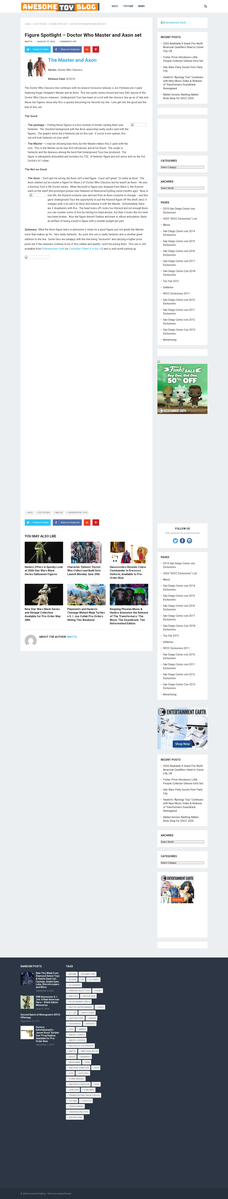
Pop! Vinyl (84, 1073)
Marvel (82, 1029)
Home (27, 24)
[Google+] (87, 49)
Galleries (168, 287)
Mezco (72, 1057)
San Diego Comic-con (79, 1084)
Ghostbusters (76, 1018)
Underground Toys (77, 512)
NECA (87, 1062)
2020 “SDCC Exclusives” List (180, 218)
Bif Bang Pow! (88, 974)
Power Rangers (76, 1079)
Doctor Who (40, 24)
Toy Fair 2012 (171, 281)
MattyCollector (89, 1051)
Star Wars (89, 1090)
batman (72, 974)
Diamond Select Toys (79, 991)
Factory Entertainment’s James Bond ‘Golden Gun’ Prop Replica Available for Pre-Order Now (47, 1034)
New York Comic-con (79, 1068)
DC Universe (75, 985)
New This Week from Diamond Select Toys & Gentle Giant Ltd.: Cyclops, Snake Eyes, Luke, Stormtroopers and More (48, 980)
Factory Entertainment (80, 1007)
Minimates (85, 1057)
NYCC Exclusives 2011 (176, 293)
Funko (101, 1007)
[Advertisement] (182, 472)
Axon (30, 512)
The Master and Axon (72, 60)
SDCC (115, 6)
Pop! (71, 1073)
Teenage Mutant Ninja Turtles (84, 1095)
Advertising (169, 339)
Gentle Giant (87, 1013)
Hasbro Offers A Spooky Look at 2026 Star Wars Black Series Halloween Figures (44, 570)
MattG (28, 41)
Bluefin (72, 980)
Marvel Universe (77, 1040)
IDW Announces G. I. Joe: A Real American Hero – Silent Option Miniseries (47, 1000)
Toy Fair (128, 6)
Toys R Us (86, 1101)
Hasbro (92, 1018)
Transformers (76, 1106)
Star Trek (74, 1090)
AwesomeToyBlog (37, 1193)
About (166, 224)
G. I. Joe (72, 1013)
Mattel (72, 1051)
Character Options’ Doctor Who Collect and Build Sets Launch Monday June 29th (84, 570)
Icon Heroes (75, 1024)
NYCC (96, 1068)
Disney (98, 991)
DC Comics (94, 980)
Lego (71, 1029)
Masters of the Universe (81, 1046)
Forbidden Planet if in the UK (85, 248)
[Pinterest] (95, 49)
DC (82, 980)
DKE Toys (73, 996)
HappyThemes (64, 1193)
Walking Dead (75, 1117)
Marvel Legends (77, 1035)
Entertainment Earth (53, 248)
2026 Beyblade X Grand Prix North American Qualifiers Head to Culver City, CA (183, 47)
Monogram (74, 1062)
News (141, 6)
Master (59, 512)
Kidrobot (90, 1024)
